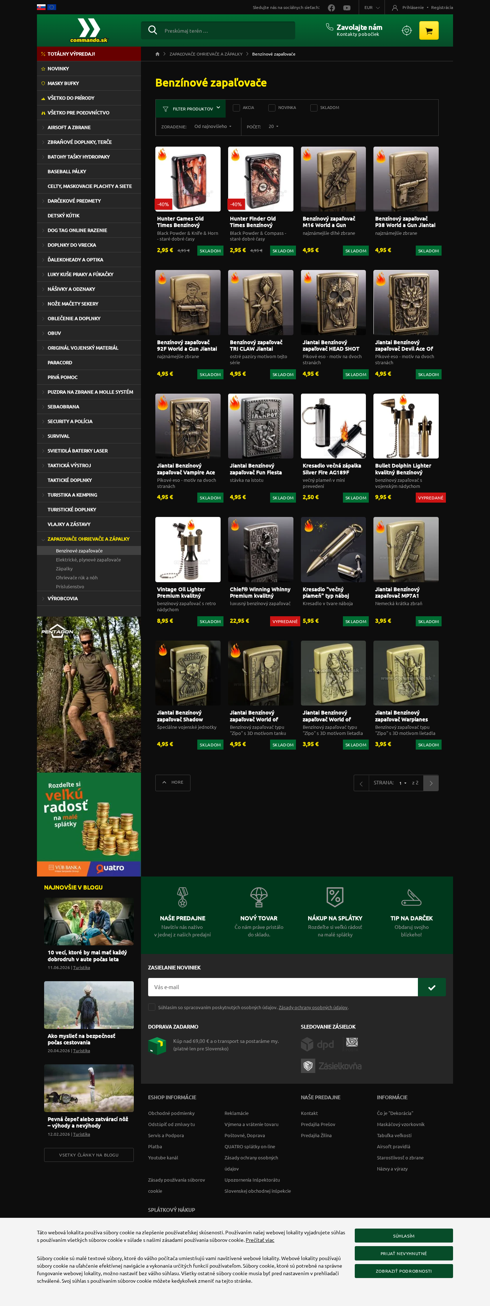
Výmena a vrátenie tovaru (251, 1124)
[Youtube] (343, 7)
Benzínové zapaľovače (79, 550)
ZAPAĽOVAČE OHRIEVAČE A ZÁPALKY (88, 539)
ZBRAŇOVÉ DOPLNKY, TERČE (80, 142)
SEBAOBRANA (63, 406)
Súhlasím (404, 1236)
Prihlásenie (413, 7)
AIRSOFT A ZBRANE (69, 127)
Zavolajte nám (359, 26)
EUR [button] (368, 7)
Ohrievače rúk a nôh (77, 577)
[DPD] (321, 1043)
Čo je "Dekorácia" (395, 1113)
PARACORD (60, 362)
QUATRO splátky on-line (250, 1146)
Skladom (329, 107)
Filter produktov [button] (192, 108)
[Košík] (429, 30)
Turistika (81, 967)
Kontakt (309, 1113)
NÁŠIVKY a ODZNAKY (71, 289)
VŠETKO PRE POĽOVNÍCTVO (78, 112)
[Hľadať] (152, 29)
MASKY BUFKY (63, 83)
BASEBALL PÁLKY (67, 171)
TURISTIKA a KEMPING (72, 494)
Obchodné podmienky (171, 1113)
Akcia (248, 107)
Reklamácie (237, 1113)
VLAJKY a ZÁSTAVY (69, 524)
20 (272, 126)
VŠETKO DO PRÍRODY (71, 98)
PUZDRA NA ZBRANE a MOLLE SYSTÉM (90, 392)
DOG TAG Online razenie (77, 230)
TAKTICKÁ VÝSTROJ (69, 465)
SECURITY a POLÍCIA (70, 421)
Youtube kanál (163, 1157)
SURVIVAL (59, 436)
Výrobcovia (63, 598)
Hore (177, 782)
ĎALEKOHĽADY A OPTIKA (75, 259)
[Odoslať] (432, 987)
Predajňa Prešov (318, 1124)
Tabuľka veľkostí (394, 1135)
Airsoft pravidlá (393, 1146)
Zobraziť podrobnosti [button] (404, 1271)
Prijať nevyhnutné (404, 1253)
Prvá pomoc (62, 377)
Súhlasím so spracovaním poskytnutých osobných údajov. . (253, 1007)
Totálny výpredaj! (71, 54)
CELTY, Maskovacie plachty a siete (90, 186)
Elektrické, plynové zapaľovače (88, 559)
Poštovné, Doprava (245, 1135)
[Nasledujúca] (430, 783)
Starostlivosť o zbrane (400, 1157)
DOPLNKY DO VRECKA (72, 245)
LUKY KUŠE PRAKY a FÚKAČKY (80, 274)
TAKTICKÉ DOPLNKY (70, 480)
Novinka (287, 107)
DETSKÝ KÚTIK (63, 215)
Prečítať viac (260, 1239)
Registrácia (442, 7)
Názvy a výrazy (392, 1168)
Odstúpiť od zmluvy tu (171, 1124)
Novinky (58, 68)
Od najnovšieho (211, 126)
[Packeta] (332, 1065)
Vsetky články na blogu (88, 1155)
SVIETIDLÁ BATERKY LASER (78, 450)
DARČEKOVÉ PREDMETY (74, 201)
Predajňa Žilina (316, 1135)
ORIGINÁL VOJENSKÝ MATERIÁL (83, 348)
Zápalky (64, 568)
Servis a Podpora (166, 1135)
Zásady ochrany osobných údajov (313, 1007)
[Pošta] (350, 1043)
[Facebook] (328, 7)
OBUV (54, 333)
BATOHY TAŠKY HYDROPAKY (79, 156)
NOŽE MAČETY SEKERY (73, 303)
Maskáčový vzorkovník (401, 1124)
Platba (155, 1146)
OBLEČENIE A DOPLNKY (74, 318)
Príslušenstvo (70, 586)
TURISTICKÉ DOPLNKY (72, 509)
